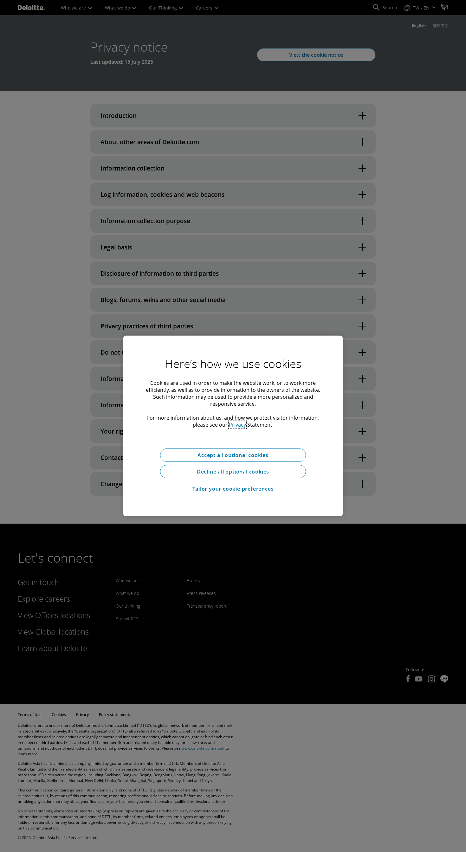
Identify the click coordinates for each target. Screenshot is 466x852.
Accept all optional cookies (233, 455)
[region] (233, 426)
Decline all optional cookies (233, 471)
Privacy (237, 424)
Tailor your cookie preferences (233, 488)
